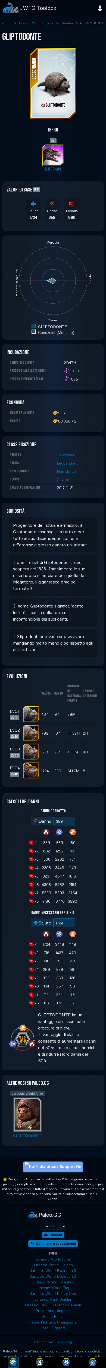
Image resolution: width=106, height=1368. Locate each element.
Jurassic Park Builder (53, 1299)
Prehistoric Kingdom (53, 1310)
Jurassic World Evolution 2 (53, 1276)
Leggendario (68, 463)
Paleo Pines (53, 1316)
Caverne (64, 479)
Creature (67, 23)
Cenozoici (65, 455)
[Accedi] (100, 7)
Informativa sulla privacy (53, 1342)
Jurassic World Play (53, 1287)
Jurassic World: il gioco (36, 23)
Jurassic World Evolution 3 (53, 1270)
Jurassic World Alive (53, 1259)
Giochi (7, 23)
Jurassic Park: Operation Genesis (53, 1305)
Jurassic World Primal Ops (53, 1293)
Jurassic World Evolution (53, 1282)
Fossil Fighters (53, 1327)
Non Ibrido (66, 471)
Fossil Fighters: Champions (53, 1322)
